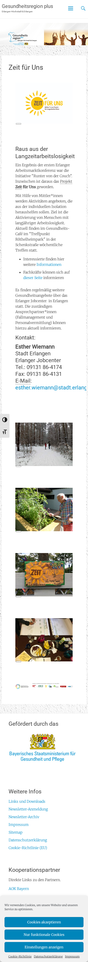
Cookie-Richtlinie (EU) (28, 847)
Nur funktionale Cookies (44, 934)
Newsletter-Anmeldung (28, 809)
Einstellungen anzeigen (44, 947)
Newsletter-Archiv (24, 817)
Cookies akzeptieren (44, 922)
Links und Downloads (27, 801)
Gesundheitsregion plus (27, 6)
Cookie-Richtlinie (20, 956)
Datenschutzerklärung (48, 956)
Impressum (72, 956)
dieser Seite (32, 277)
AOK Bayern (19, 888)
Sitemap (16, 832)
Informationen (49, 264)
